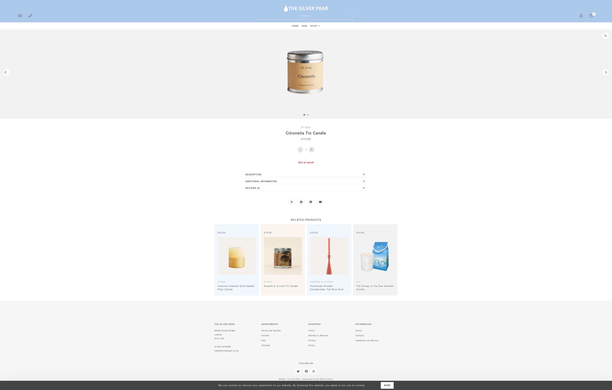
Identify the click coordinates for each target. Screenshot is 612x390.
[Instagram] (314, 371)
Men (263, 340)
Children (265, 345)
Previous (6, 72)
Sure (387, 385)
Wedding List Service (366, 340)
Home (295, 26)
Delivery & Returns (318, 335)
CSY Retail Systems (324, 379)
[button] (605, 36)
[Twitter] (298, 371)
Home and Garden (271, 330)
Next (605, 72)
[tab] (306, 175)
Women (265, 335)
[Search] (350, 16)
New (304, 26)
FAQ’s (311, 330)
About (358, 330)
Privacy (312, 340)
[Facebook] (306, 371)
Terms (311, 345)
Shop (313, 26)
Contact (359, 335)
